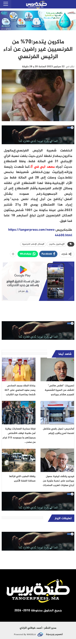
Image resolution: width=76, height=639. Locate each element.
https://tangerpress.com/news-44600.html (40, 232)
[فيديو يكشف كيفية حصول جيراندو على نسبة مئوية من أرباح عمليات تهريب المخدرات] (57, 460)
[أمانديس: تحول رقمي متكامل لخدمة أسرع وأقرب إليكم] (57, 412)
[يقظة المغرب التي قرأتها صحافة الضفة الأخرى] (18, 460)
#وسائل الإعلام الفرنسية (33, 244)
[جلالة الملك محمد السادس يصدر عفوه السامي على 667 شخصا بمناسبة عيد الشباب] (18, 369)
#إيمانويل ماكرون (56, 244)
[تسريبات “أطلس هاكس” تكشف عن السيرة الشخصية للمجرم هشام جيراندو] (57, 369)
